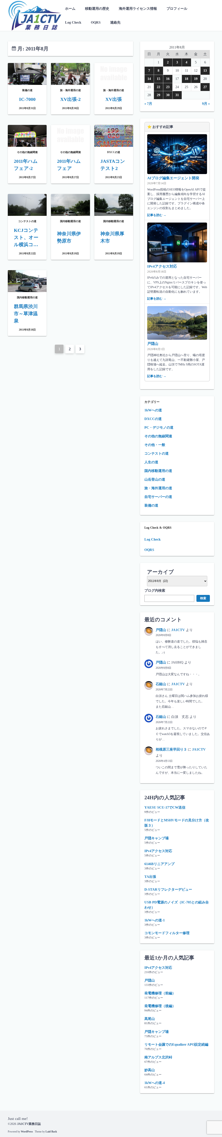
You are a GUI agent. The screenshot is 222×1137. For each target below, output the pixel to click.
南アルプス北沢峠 (158, 1057)
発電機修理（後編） (160, 1006)
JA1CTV (178, 630)
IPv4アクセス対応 (162, 266)
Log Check (73, 22)
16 (168, 79)
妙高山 (149, 1070)
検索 (203, 598)
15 (158, 79)
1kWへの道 (153, 410)
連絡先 (115, 22)
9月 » (206, 103)
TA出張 (150, 877)
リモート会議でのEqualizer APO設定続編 (176, 1044)
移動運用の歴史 (97, 8)
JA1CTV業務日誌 (29, 1124)
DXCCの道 (153, 419)
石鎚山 (161, 684)
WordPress (27, 1131)
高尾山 (149, 1019)
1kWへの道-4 (154, 1083)
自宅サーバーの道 (158, 497)
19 (196, 79)
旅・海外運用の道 (158, 488)
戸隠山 (152, 344)
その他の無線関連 (158, 436)
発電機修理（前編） (160, 993)
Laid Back (51, 1131)
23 (168, 87)
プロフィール (176, 8)
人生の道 (151, 462)
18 (186, 79)
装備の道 (151, 505)
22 (158, 87)
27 (205, 87)
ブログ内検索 (154, 590)
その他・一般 (154, 445)
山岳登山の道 (154, 479)
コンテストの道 (156, 453)
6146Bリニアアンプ (159, 864)
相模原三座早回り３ (171, 749)
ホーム (70, 8)
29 (158, 95)
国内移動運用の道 (158, 471)
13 (205, 70)
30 (168, 95)
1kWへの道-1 (154, 920)
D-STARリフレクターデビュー (168, 889)
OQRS (96, 22)
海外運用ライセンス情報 (138, 8)
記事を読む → (156, 215)
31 (177, 95)
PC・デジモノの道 (158, 427)
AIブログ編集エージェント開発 (173, 178)
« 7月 (148, 103)
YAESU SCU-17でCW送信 (164, 807)
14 (149, 79)
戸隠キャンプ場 (156, 838)
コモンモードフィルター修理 (166, 933)
